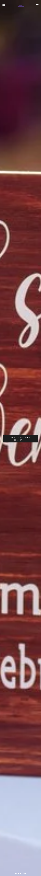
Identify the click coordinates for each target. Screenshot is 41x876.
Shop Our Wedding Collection (20, 439)
